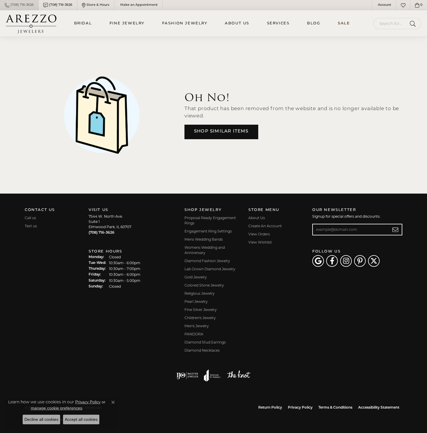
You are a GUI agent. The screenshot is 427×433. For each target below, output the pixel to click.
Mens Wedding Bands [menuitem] (203, 239)
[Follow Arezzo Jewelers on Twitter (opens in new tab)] (374, 261)
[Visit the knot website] (238, 375)
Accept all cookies (81, 419)
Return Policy (270, 407)
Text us (31, 226)
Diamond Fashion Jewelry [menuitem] (207, 261)
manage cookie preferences (56, 408)
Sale (344, 23)
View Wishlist (260, 242)
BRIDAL (83, 23)
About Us (237, 23)
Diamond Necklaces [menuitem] (202, 350)
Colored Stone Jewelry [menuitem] (204, 285)
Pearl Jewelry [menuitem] (196, 301)
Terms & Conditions (335, 407)
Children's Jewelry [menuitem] (200, 318)
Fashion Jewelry (184, 23)
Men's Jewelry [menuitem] (196, 326)
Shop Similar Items (221, 131)
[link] (19, 5)
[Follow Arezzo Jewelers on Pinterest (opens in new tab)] (360, 261)
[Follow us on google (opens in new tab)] (318, 261)
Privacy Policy (300, 407)
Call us (30, 218)
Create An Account (265, 226)
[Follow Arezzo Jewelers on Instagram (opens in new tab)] (346, 261)
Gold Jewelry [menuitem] (195, 277)
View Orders (259, 234)
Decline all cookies (41, 419)
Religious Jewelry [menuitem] (199, 293)
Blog (313, 23)
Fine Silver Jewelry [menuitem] (200, 309)
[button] (384, 5)
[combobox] (390, 23)
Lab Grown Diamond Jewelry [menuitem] (209, 269)
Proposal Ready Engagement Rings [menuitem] (210, 220)
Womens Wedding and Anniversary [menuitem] (204, 250)
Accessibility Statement (378, 407)
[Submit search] (414, 23)
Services (278, 23)
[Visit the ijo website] (187, 375)
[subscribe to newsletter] (395, 229)
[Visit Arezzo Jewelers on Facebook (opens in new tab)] (332, 261)
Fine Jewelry (127, 23)
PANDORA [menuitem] (193, 334)
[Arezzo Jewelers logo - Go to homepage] (31, 23)
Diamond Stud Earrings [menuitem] (205, 342)
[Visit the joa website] (212, 375)
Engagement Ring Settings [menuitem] (208, 231)
